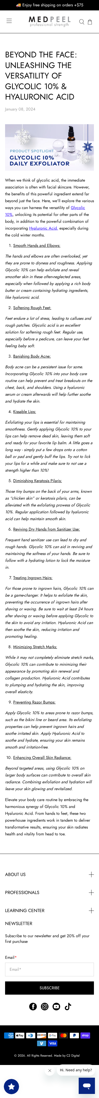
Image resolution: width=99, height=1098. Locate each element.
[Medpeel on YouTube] (56, 1009)
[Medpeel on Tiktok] (68, 1009)
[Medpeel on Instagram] (44, 1009)
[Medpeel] (49, 22)
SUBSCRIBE (50, 988)
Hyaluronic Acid (43, 228)
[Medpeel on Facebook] (33, 1009)
